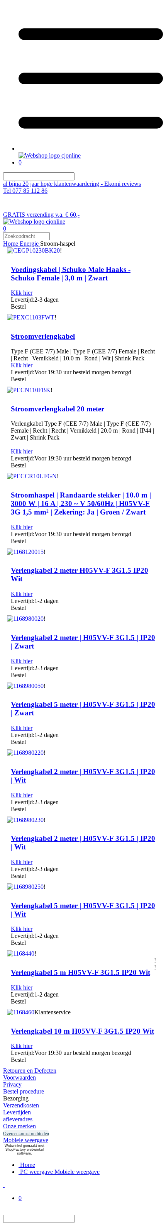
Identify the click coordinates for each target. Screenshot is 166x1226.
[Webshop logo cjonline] (50, 155)
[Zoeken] (79, 176)
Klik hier (21, 292)
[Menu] (91, 148)
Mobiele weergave (25, 1140)
